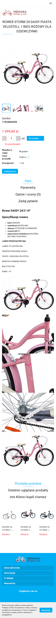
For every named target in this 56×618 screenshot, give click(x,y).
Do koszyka (34, 138)
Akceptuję (46, 610)
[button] (49, 3)
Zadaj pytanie (10, 171)
